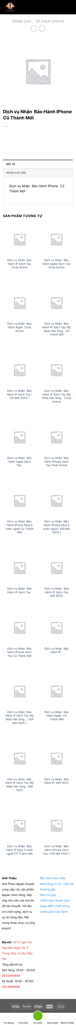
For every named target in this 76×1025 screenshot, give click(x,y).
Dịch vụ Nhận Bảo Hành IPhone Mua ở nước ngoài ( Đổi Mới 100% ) (56, 527)
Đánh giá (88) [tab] (16, 172)
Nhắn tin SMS (67, 1023)
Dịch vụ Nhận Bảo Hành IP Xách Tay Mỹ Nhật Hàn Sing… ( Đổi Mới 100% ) (19, 717)
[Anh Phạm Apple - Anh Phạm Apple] (23, 7)
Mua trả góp (48, 895)
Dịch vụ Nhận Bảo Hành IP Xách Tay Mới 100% (56, 592)
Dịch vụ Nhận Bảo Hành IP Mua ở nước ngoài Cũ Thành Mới (19, 850)
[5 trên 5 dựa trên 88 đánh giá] (38, 133)
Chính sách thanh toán (55, 900)
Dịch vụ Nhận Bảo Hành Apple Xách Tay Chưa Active (56, 263)
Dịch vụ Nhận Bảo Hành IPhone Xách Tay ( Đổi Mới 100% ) (56, 850)
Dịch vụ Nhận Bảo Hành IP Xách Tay (19, 590)
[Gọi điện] (38, 1016)
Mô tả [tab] (10, 164)
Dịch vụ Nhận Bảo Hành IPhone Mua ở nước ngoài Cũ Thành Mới (19, 527)
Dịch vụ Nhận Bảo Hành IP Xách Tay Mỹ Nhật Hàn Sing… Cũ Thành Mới (56, 329)
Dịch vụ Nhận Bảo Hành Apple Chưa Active (19, 327)
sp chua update (50, 21)
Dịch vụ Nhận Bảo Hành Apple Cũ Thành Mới (56, 715)
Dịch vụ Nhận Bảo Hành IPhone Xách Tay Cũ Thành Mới (19, 652)
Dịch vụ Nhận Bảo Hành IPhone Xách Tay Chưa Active (56, 461)
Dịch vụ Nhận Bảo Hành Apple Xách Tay (19, 461)
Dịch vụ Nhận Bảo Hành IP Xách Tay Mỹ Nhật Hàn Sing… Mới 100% (19, 785)
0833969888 (11, 975)
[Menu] (70, 7)
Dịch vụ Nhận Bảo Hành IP (56, 650)
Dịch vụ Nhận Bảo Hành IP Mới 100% (56, 781)
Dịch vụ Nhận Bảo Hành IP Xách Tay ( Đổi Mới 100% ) (19, 394)
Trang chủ (21, 21)
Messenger (52, 1023)
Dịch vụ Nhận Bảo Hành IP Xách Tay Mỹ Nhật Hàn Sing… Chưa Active (56, 396)
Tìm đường (8, 1023)
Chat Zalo (23, 1023)
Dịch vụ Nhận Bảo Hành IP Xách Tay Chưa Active (19, 263)
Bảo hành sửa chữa (52, 878)
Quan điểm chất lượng (54, 906)
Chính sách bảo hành (54, 911)
